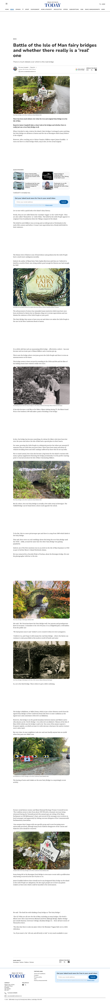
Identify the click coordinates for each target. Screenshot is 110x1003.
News (14, 39)
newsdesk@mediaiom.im (14, 996)
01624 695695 (13, 993)
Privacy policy (38, 977)
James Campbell (24, 67)
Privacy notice (49, 205)
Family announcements (40, 980)
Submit (63, 202)
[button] (6, 4)
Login (103, 4)
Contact (36, 975)
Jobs (35, 979)
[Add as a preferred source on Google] (80, 69)
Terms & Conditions (39, 973)
